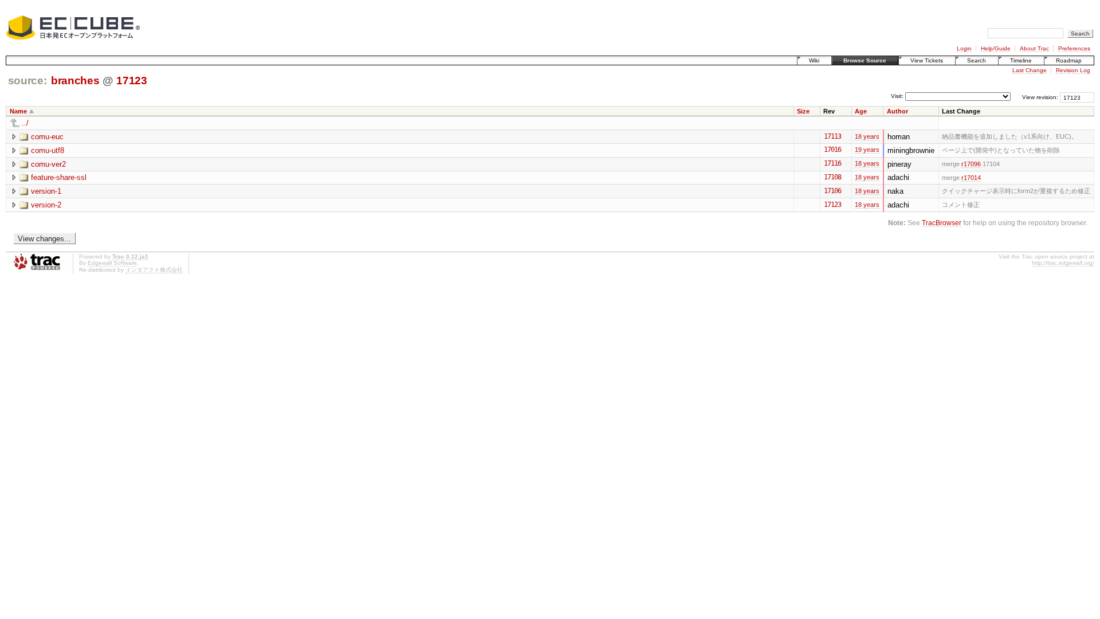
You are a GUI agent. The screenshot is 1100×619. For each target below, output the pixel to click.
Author (897, 111)
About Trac (1034, 48)
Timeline (1021, 60)
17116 (832, 163)
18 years (867, 136)
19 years (867, 149)
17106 (832, 191)
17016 (832, 150)
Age (861, 111)
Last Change (1029, 70)
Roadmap (1069, 60)
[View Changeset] (846, 136)
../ (25, 123)
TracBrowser (941, 222)
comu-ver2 (48, 164)
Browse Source (864, 60)
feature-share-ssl (59, 177)
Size (803, 111)
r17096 (971, 163)
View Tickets (926, 60)
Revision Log (1073, 70)
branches (75, 81)
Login (964, 48)
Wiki (814, 60)
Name (18, 111)
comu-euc (47, 136)
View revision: (1040, 97)
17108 (832, 177)
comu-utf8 (47, 150)
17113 (832, 136)
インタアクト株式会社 (154, 270)
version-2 (46, 205)
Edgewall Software (112, 263)
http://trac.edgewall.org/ (1063, 263)
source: (27, 81)
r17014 (971, 177)
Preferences (1074, 48)
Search (976, 60)
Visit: (897, 96)
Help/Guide (996, 48)
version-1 (46, 191)
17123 (131, 81)
